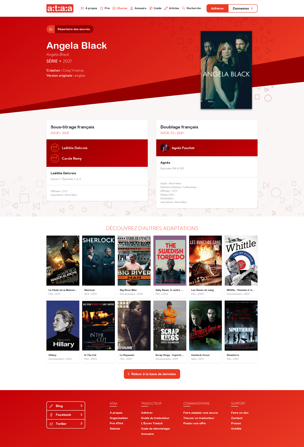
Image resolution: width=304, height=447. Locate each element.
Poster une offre (194, 423)
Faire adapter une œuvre (200, 412)
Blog (59, 406)
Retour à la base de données (153, 374)
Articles (174, 8)
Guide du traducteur (155, 418)
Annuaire (140, 8)
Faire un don (240, 412)
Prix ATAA (116, 423)
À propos (91, 8)
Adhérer (217, 8)
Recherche (194, 8)
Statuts (115, 428)
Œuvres (122, 8)
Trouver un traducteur (198, 418)
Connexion (241, 8)
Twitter (61, 424)
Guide (158, 8)
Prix (107, 8)
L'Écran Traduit (152, 423)
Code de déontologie (155, 428)
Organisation (119, 418)
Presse (236, 423)
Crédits (236, 428)
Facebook (63, 415)
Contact (236, 418)
